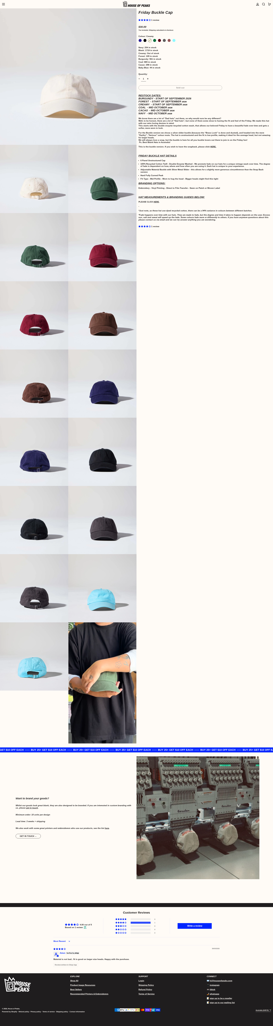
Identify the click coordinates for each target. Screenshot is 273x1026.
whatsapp (214, 994)
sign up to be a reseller (221, 998)
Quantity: (143, 74)
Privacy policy (36, 1011)
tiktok (212, 989)
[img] (59, 949)
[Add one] (148, 79)
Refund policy (24, 1011)
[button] (263, 4)
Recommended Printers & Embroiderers (89, 994)
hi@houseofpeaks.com (221, 981)
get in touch (32, 808)
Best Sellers (76, 989)
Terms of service (49, 1011)
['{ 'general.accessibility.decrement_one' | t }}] (139, 79)
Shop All (74, 981)
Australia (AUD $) (262, 1010)
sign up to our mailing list (222, 1002)
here (107, 828)
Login (141, 981)
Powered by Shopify (9, 1011)
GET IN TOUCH (27, 836)
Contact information (77, 1011)
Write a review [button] (194, 926)
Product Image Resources (82, 985)
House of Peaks (13, 1009)
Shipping (152, 30)
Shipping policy (62, 1011)
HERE (213, 147)
